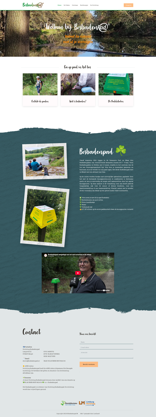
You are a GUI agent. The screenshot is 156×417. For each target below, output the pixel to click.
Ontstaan (75, 5)
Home (59, 5)
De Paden (67, 5)
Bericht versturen (89, 364)
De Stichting (94, 5)
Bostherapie (84, 5)
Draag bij (128, 5)
